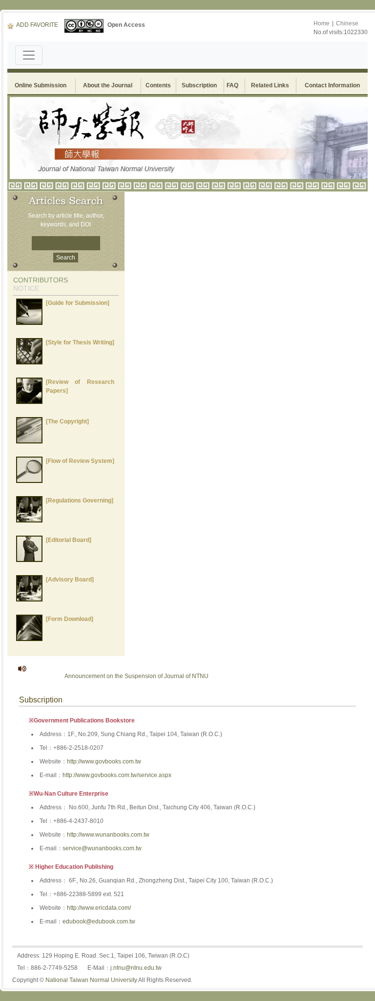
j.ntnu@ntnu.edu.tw (136, 967)
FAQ (234, 85)
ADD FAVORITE (37, 24)
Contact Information (332, 85)
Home (321, 23)
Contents (158, 85)
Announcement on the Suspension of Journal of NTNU (126, 676)
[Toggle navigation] (28, 55)
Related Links (270, 85)
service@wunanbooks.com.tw (102, 848)
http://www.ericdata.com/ (99, 907)
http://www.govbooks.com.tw (104, 761)
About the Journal (107, 85)
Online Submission (40, 85)
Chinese (347, 23)
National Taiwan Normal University (91, 980)
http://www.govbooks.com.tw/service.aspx (116, 775)
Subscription (199, 85)
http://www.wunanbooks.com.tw (108, 834)
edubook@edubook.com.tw (98, 921)
